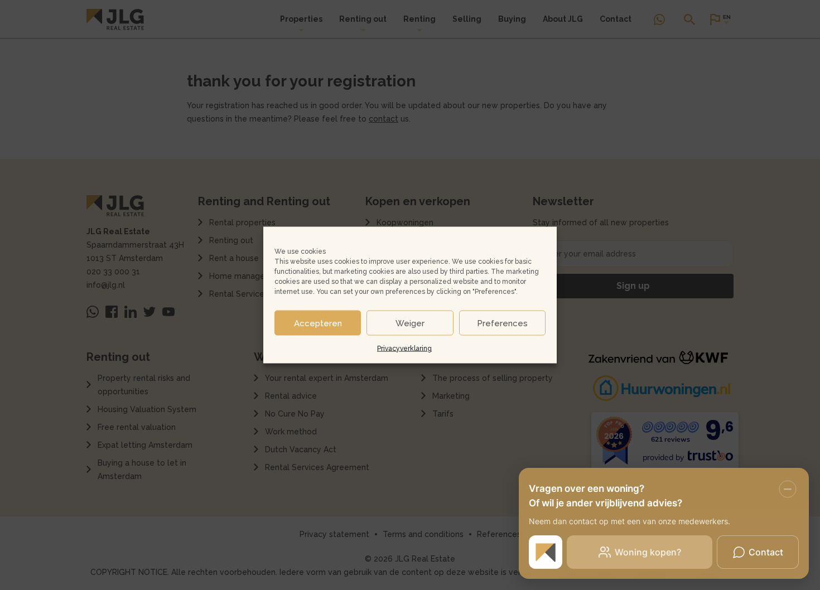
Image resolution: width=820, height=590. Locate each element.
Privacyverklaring (404, 348)
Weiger (410, 323)
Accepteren (318, 323)
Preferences (502, 323)
